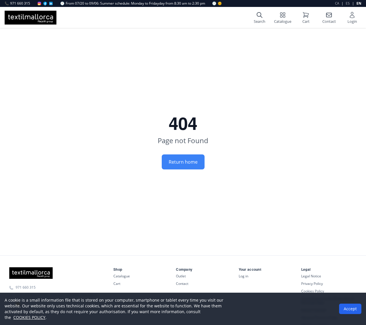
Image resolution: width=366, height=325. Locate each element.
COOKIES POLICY (29, 317)
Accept (350, 308)
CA (337, 3)
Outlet (181, 276)
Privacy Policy (312, 283)
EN (358, 3)
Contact (182, 283)
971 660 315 (17, 3)
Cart (116, 283)
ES (348, 3)
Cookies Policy (312, 291)
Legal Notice (311, 276)
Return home (183, 162)
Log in (243, 276)
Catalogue (121, 276)
